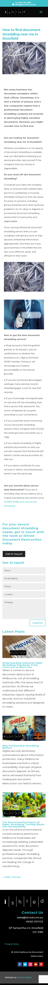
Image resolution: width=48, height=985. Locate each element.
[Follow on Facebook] (20, 964)
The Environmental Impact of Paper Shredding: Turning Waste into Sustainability (23, 824)
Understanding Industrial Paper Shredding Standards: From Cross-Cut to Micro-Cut (22, 665)
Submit (38, 622)
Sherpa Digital (24, 977)
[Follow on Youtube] (36, 964)
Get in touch (14, 554)
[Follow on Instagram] (30, 964)
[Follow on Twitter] (25, 964)
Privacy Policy (12, 944)
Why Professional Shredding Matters (20, 747)
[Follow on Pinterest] (41, 964)
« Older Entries (11, 877)
